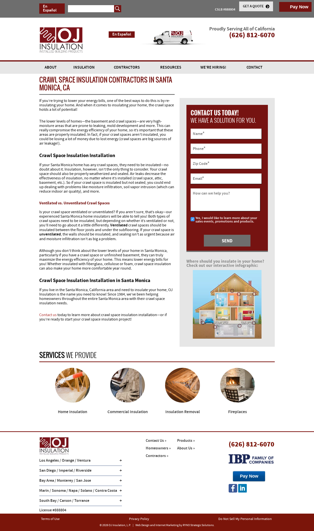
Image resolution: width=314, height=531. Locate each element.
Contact (254, 67)
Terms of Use (50, 519)
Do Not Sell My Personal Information (245, 519)
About (51, 67)
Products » (186, 440)
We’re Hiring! (213, 67)
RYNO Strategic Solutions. (198, 525)
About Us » (186, 448)
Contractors (127, 67)
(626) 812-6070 (251, 444)
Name (198, 133)
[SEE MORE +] (72, 385)
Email (198, 178)
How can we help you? (211, 194)
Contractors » (157, 455)
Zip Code (201, 163)
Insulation (84, 67)
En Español (49, 8)
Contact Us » (156, 440)
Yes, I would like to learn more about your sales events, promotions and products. (226, 219)
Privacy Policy (139, 519)
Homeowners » (158, 448)
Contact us (48, 314)
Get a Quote (253, 6)
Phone (199, 148)
